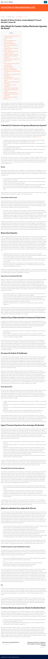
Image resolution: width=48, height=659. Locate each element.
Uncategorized (20, 16)
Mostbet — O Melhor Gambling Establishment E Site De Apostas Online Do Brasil (12, 71)
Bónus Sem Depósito (8, 42)
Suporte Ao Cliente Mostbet (9, 43)
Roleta (5, 39)
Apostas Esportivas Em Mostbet (10, 97)
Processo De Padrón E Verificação (11, 48)
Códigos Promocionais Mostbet (10, 92)
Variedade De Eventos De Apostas (11, 54)
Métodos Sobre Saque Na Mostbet (11, 88)
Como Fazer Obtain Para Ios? (10, 40)
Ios (4, 62)
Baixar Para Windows (8, 66)
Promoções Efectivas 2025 (9, 68)
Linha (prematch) (7, 49)
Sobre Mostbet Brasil (8, 77)
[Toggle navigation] (45, 2)
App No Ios (6, 98)
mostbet (40, 136)
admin (3, 16)
